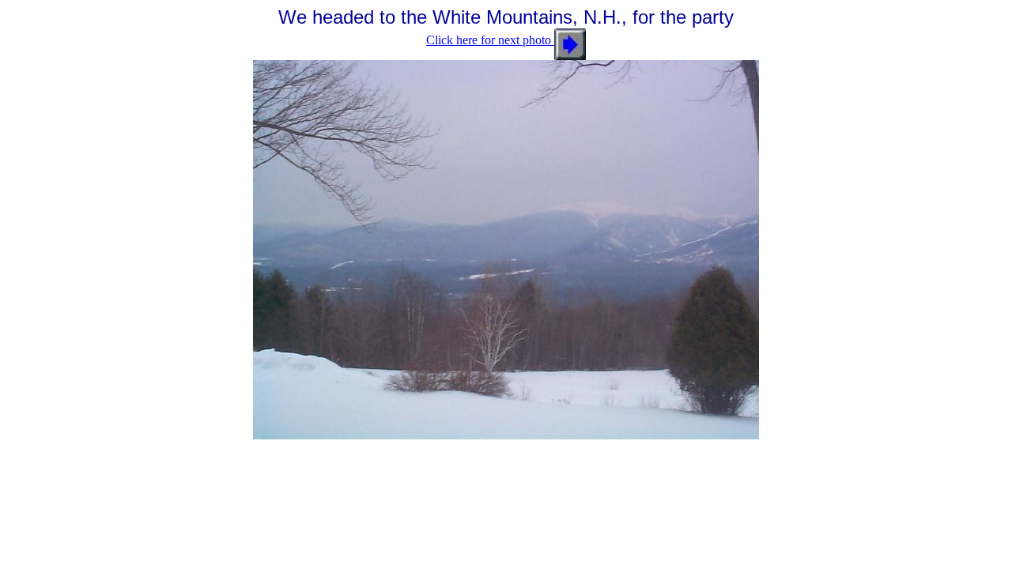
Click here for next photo (490, 40)
